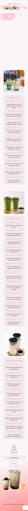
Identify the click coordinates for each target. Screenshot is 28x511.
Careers (14, 447)
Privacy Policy (14, 452)
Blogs (14, 445)
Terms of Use (14, 450)
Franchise (14, 449)
